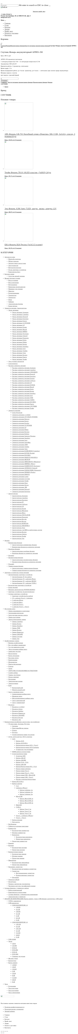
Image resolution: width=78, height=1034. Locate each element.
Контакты (8, 35)
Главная (7, 23)
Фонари (8, 46)
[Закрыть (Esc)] (7, 1031)
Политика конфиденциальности (14, 1007)
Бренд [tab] (6, 86)
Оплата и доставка (11, 33)
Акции (7, 29)
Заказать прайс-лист (39, 11)
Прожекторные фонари (18, 46)
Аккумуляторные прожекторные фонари (37, 46)
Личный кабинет (10, 1011)
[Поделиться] (5, 1031)
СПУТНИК (4, 84)
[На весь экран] (3, 1031)
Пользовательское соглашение (14, 1009)
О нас (7, 25)
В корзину (4, 80)
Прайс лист (9, 31)
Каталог (7, 27)
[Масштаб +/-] (1, 1031)
